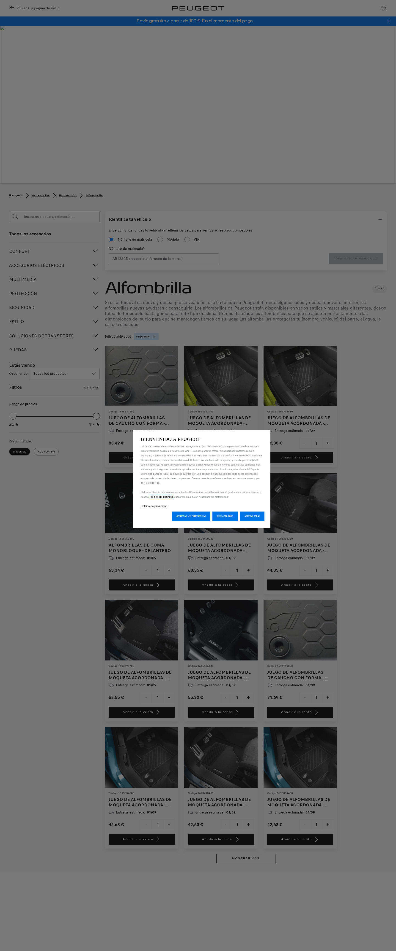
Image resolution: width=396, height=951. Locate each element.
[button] (191, 516)
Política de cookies (161, 496)
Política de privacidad (154, 506)
